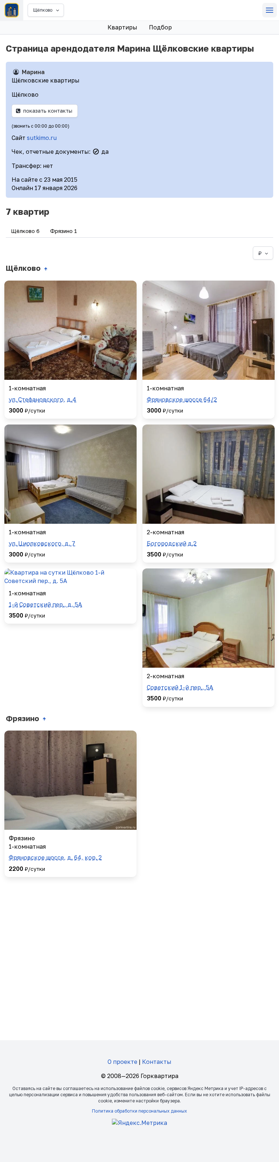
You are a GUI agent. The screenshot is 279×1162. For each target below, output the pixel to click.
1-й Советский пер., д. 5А (45, 604)
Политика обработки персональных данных (139, 1111)
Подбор (160, 27)
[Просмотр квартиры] (70, 330)
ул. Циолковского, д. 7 (42, 543)
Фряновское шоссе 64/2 (182, 399)
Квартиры (122, 27)
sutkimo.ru (42, 137)
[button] (269, 10)
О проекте (122, 1061)
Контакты (156, 1061)
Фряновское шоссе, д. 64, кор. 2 (55, 857)
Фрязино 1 (63, 231)
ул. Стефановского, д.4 (42, 399)
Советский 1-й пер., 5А (180, 687)
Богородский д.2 (172, 543)
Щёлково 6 (25, 231)
